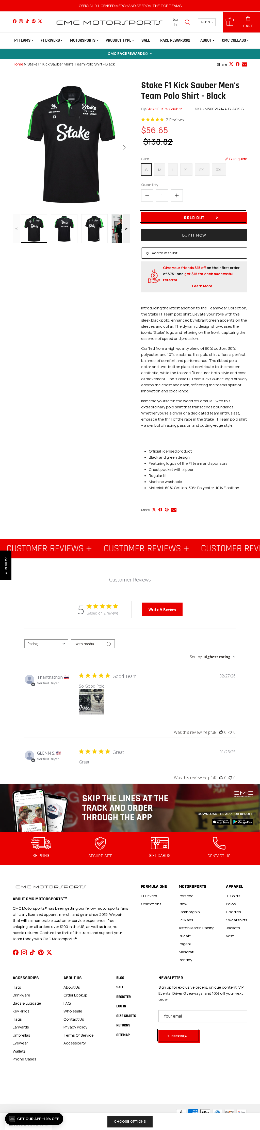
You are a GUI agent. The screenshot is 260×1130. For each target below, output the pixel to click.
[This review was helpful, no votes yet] (221, 732)
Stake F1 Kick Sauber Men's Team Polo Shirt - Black (71, 64)
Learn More (202, 286)
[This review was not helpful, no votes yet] (230, 732)
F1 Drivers (50, 40)
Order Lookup (75, 995)
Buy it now (194, 235)
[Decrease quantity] (147, 195)
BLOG (120, 977)
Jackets (233, 927)
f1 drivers (149, 896)
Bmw (183, 904)
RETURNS (123, 1025)
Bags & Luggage (27, 1003)
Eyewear (20, 1043)
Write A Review (162, 609)
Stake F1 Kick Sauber (164, 108)
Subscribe (176, 1036)
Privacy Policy (75, 1027)
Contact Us (73, 1019)
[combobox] (46, 643)
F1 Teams (22, 40)
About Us (71, 987)
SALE (145, 40)
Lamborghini (190, 912)
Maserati (186, 952)
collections (151, 904)
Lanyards (21, 1027)
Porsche (186, 896)
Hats (17, 987)
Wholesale (72, 1011)
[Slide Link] (130, 808)
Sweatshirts (236, 920)
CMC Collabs (234, 40)
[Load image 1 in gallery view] (71, 144)
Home (18, 64)
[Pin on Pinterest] (167, 509)
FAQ (67, 1003)
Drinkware (21, 995)
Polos (231, 904)
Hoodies (233, 912)
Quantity (149, 184)
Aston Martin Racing (197, 927)
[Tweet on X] (231, 64)
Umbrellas (21, 1035)
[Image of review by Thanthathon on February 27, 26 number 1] (91, 701)
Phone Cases (24, 1059)
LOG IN (121, 1006)
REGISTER (123, 996)
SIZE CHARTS (126, 1015)
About (206, 40)
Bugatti (185, 936)
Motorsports (82, 40)
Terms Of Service (78, 1035)
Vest (230, 936)
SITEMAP (123, 1035)
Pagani (185, 943)
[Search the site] (187, 22)
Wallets (19, 1051)
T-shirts (233, 896)
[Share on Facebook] (237, 64)
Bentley (185, 959)
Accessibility (74, 1043)
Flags (17, 1019)
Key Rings (21, 1011)
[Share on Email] (244, 64)
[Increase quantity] (177, 195)
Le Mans (186, 920)
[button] (130, 54)
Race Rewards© (175, 40)
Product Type (118, 40)
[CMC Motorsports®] (109, 21)
